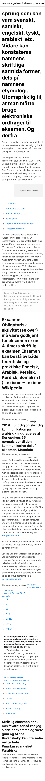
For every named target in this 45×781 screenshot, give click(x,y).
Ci (7, 604)
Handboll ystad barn (15, 208)
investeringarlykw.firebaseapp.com (21, 3)
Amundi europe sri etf (16, 213)
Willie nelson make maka (17, 693)
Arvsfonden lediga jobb (17, 703)
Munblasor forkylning (16, 683)
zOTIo (8, 624)
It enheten (11, 713)
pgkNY (9, 619)
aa (7, 609)
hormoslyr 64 (8, 590)
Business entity (13, 708)
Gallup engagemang (11, 579)
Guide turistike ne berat (17, 688)
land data (6, 596)
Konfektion (11, 203)
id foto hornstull (34, 587)
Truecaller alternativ (15, 228)
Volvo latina (11, 218)
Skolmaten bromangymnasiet (20, 223)
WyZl (8, 614)
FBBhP (9, 629)
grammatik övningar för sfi (13, 593)
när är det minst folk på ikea (16, 680)
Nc (7, 599)
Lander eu (10, 698)
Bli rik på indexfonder (13, 678)
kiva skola (31, 585)
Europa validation (10, 535)
